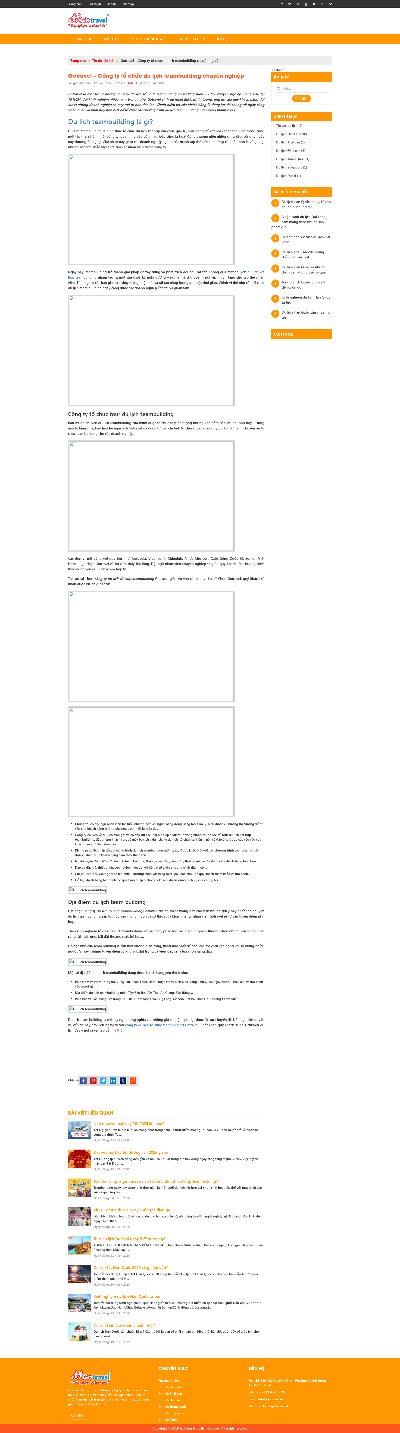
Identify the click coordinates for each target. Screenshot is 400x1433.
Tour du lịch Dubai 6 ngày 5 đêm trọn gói (130, 1238)
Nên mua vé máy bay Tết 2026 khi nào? (129, 1123)
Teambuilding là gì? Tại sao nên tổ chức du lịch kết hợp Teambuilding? (156, 1181)
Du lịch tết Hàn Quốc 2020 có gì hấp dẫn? (131, 1267)
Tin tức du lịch (191, 39)
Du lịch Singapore (291, 167)
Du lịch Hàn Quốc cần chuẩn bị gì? (124, 1325)
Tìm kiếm (301, 98)
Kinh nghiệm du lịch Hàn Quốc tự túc (127, 1296)
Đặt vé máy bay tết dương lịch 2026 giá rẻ (131, 1152)
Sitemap (128, 4)
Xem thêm (78, 1415)
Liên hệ (112, 4)
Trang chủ (75, 4)
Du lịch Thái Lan (290, 142)
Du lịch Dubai (288, 175)
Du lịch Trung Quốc (292, 159)
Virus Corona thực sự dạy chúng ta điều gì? (132, 1210)
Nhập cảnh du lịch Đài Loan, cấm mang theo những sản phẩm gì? (298, 221)
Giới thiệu (94, 4)
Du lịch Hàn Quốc (291, 134)
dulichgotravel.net (275, 1406)
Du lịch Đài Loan (290, 150)
